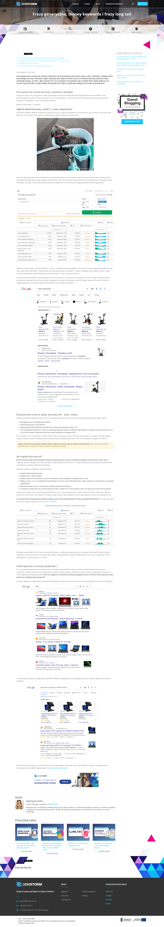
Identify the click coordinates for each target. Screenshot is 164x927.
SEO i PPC (70, 32)
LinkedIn (109, 900)
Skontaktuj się (132, 122)
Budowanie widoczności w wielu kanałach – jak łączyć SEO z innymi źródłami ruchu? (52, 846)
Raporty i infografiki (113, 32)
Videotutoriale (66, 900)
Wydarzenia (136, 32)
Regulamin (64, 892)
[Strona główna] (27, 4)
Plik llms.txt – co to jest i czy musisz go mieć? (78, 844)
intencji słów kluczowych (59, 768)
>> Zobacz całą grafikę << (65, 406)
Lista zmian (65, 896)
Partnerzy (85, 896)
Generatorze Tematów (49, 502)
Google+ (109, 896)
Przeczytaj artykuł (26, 851)
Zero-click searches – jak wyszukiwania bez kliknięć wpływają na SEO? (26, 845)
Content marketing (25, 32)
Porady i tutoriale (90, 32)
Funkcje (75, 4)
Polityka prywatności (89, 892)
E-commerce (49, 32)
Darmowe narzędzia (114, 4)
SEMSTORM (53, 804)
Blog (98, 4)
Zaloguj (143, 4)
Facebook (109, 891)
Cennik (87, 4)
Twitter (108, 904)
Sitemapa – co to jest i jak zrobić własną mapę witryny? (103, 845)
